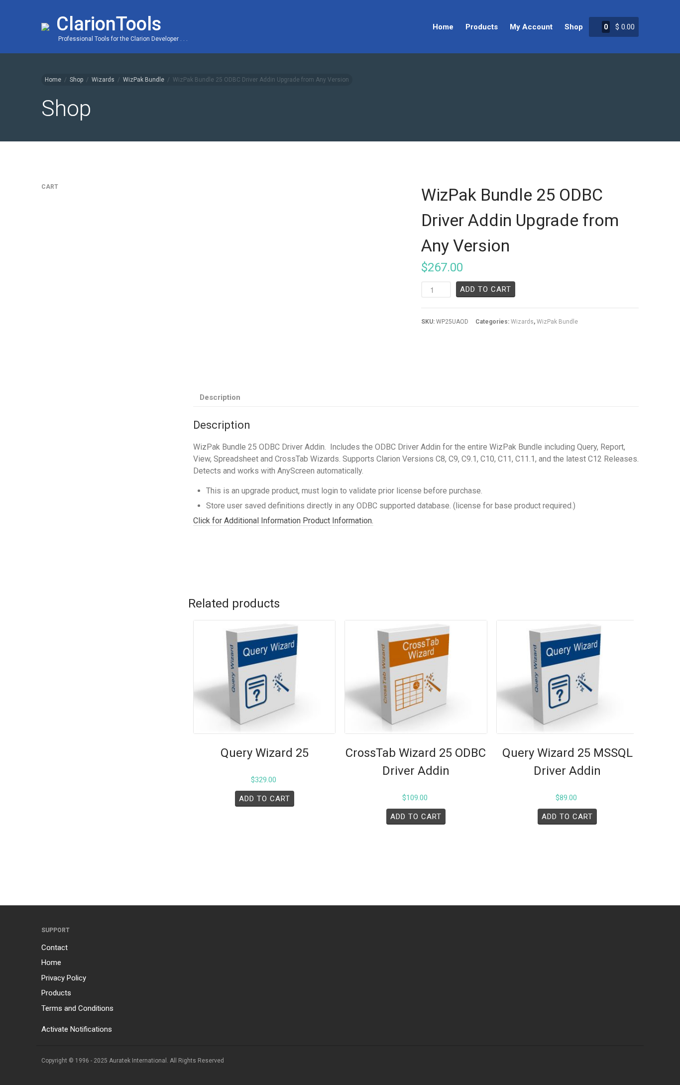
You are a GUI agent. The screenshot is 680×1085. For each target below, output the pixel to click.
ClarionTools (108, 24)
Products (481, 26)
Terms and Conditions (77, 1008)
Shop (574, 26)
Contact (54, 947)
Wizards (103, 79)
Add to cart (485, 289)
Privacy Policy (63, 977)
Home (443, 26)
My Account (531, 26)
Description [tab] (220, 397)
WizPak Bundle (143, 79)
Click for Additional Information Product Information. (283, 520)
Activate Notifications (76, 1029)
